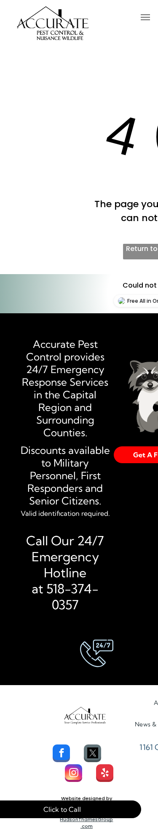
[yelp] (104, 774)
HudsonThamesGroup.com (86, 823)
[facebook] (61, 754)
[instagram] (73, 774)
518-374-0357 (72, 597)
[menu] (145, 17)
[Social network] (92, 754)
